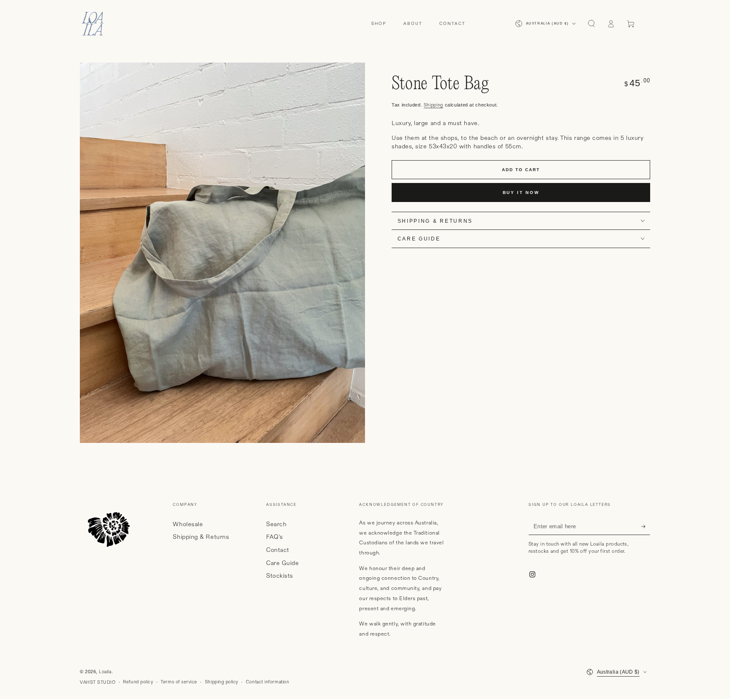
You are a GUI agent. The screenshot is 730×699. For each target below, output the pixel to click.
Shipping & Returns (201, 537)
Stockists (279, 576)
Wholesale (188, 524)
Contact (277, 550)
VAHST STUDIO (97, 682)
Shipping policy (221, 682)
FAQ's (274, 537)
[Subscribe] (645, 526)
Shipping (433, 105)
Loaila (105, 672)
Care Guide (282, 563)
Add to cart (521, 169)
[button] (591, 23)
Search (276, 524)
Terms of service (179, 682)
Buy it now (521, 192)
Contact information (267, 682)
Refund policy (138, 682)
